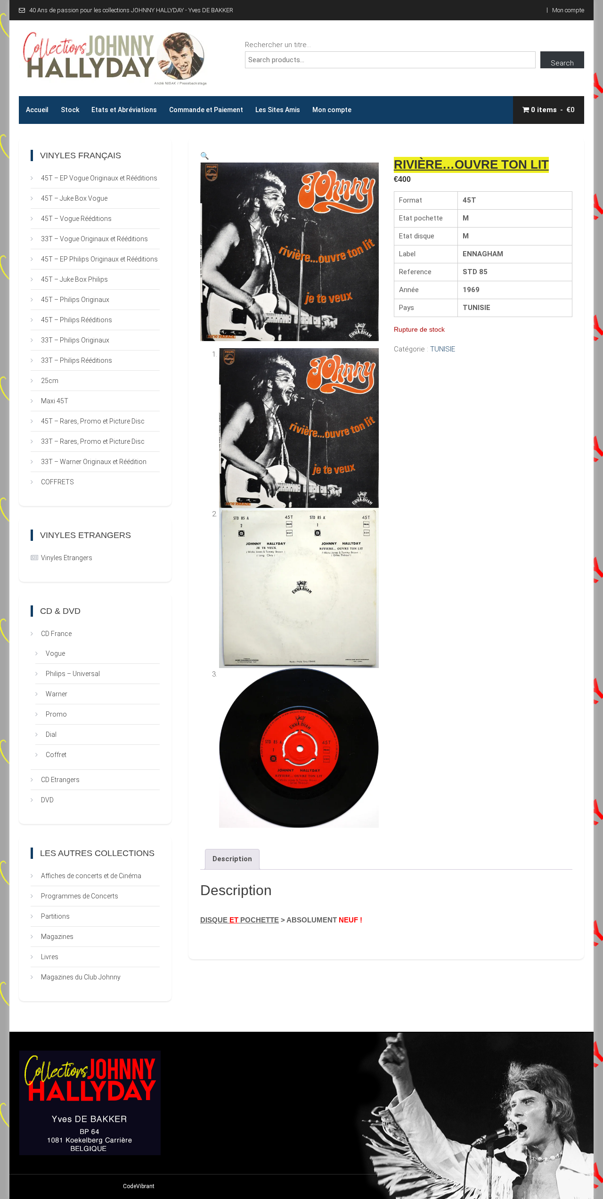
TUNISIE (442, 349)
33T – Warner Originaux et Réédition (94, 461)
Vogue (55, 653)
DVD (47, 800)
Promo (56, 714)
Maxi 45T (54, 401)
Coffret (56, 755)
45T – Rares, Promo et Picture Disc (93, 421)
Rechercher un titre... (278, 45)
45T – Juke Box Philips (74, 279)
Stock (70, 110)
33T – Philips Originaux (75, 340)
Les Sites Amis (277, 110)
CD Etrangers (60, 779)
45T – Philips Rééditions (76, 320)
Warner (56, 694)
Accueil (37, 110)
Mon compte (568, 10)
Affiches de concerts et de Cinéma (91, 876)
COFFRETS (57, 482)
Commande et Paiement (206, 110)
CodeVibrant (139, 1186)
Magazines (57, 936)
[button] (204, 156)
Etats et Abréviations (124, 110)
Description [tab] (232, 859)
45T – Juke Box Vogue (74, 198)
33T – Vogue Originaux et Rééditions (94, 239)
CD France (56, 633)
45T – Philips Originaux (75, 299)
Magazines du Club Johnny (81, 977)
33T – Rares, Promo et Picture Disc (93, 441)
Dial (51, 734)
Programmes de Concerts (79, 896)
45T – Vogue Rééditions (76, 218)
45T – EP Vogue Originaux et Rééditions (99, 178)
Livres (49, 957)
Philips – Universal (73, 673)
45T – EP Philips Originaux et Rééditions (99, 259)
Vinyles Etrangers (66, 558)
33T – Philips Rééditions (76, 360)
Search (562, 63)
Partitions (55, 916)
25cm (49, 380)
